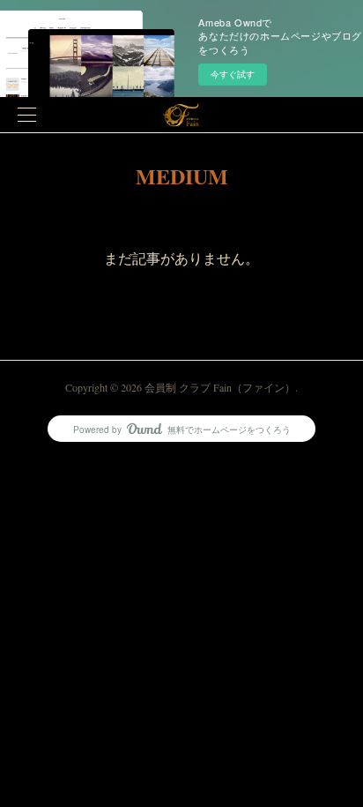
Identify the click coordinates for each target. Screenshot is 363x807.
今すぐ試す (233, 74)
